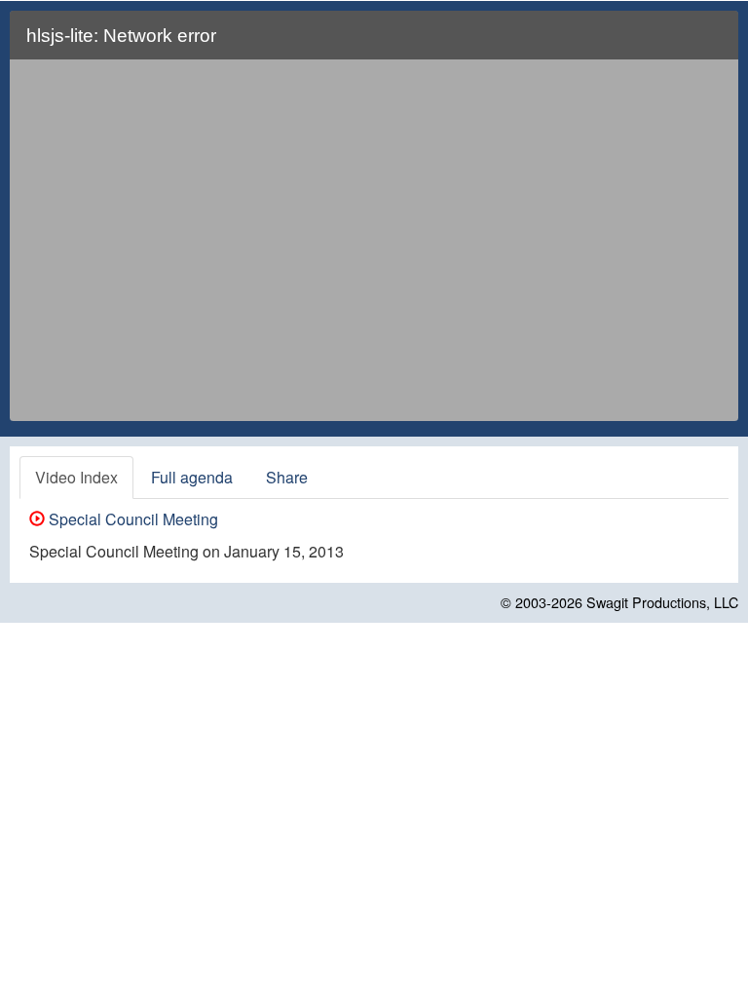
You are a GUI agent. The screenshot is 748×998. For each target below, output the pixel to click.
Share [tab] (287, 477)
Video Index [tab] (76, 477)
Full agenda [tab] (192, 477)
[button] (711, 43)
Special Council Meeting (131, 519)
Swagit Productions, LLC (662, 602)
